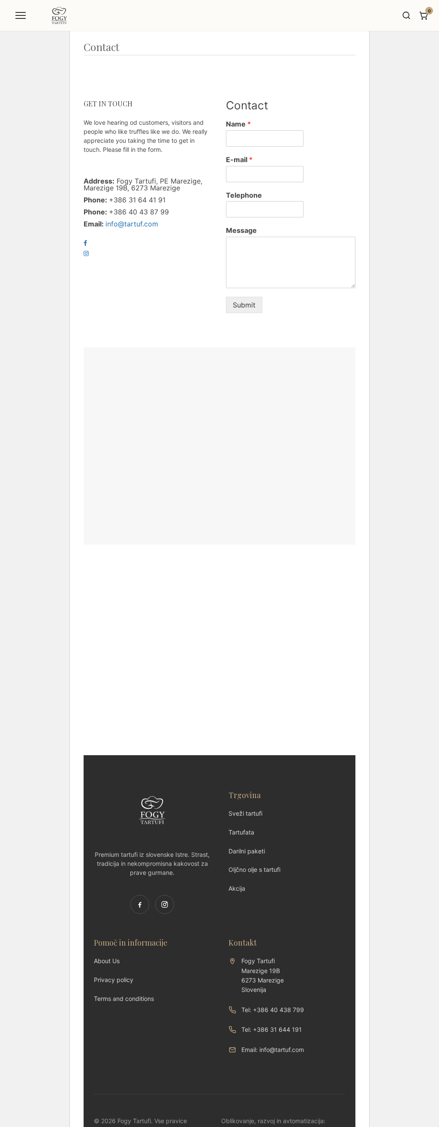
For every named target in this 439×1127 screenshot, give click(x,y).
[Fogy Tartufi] (59, 15)
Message (241, 230)
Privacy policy (113, 979)
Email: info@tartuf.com (272, 1049)
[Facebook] (139, 904)
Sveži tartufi (245, 813)
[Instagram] (164, 904)
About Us (107, 960)
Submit (244, 305)
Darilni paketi (247, 851)
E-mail (239, 159)
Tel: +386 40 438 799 (272, 1009)
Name (238, 124)
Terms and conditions (124, 998)
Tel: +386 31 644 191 (271, 1029)
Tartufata (241, 832)
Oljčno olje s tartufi (254, 869)
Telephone (244, 195)
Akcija (237, 888)
